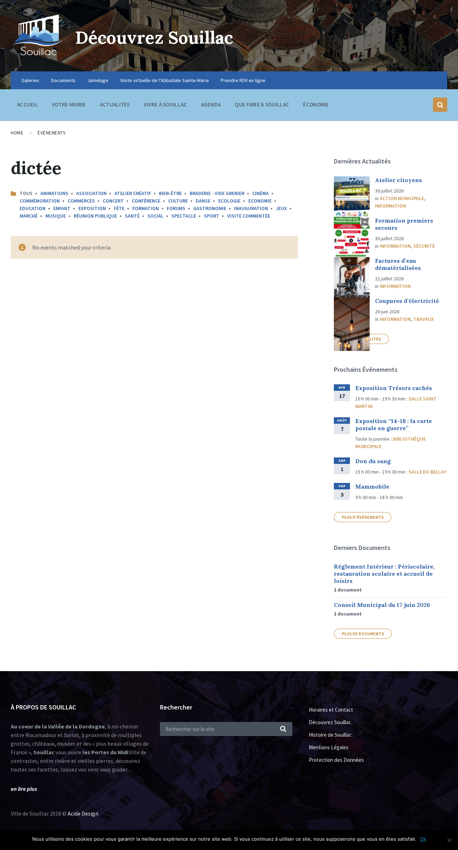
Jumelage (97, 80)
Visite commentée (248, 216)
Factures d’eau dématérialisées (398, 264)
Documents (63, 80)
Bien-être (170, 193)
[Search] (283, 729)
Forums (176, 208)
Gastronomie (209, 208)
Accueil (27, 104)
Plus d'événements (363, 517)
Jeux (281, 208)
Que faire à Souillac (262, 104)
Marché (29, 216)
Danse (203, 201)
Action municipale (402, 198)
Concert (113, 201)
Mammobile (372, 486)
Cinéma (260, 193)
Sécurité (424, 246)
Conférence (146, 201)
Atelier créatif (132, 193)
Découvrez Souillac (154, 37)
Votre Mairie (69, 104)
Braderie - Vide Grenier (217, 193)
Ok (423, 839)
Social (155, 216)
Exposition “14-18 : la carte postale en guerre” (393, 424)
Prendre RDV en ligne (243, 80)
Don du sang (373, 461)
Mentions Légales (329, 747)
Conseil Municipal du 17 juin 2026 (382, 604)
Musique (55, 216)
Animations (54, 193)
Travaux (423, 319)
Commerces (81, 201)
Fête (119, 208)
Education (32, 208)
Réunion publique (95, 216)
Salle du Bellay (427, 472)
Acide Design (83, 813)
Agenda (211, 104)
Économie (316, 104)
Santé (132, 216)
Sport (211, 216)
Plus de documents (363, 633)
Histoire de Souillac (330, 734)
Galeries (30, 80)
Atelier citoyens (398, 180)
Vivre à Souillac (165, 104)
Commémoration (40, 201)
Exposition (92, 208)
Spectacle (183, 216)
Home (17, 133)
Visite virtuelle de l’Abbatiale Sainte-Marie (164, 80)
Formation (145, 208)
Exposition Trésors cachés (393, 387)
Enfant (61, 208)
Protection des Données (336, 759)
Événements (51, 133)
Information (390, 206)
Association (91, 193)
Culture (178, 201)
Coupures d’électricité (407, 300)
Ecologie (229, 201)
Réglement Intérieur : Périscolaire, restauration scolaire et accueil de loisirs (384, 573)
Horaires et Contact (331, 709)
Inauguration (251, 208)
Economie (260, 201)
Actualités (115, 104)
